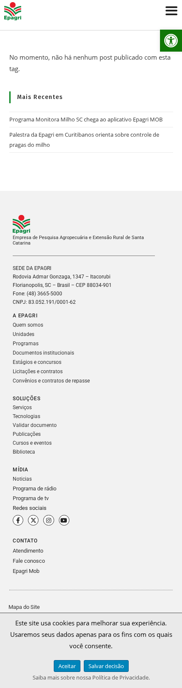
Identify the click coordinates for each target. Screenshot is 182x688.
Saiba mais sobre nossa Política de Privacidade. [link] (91, 677)
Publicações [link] (27, 434)
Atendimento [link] (28, 551)
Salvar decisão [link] (106, 666)
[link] (171, 41)
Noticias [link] (22, 479)
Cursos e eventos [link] (32, 443)
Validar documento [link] (35, 425)
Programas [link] (26, 344)
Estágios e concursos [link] (37, 362)
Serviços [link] (22, 407)
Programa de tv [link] (31, 498)
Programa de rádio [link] (34, 488)
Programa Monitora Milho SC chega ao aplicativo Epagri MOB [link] (86, 119)
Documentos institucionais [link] (43, 353)
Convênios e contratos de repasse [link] (51, 381)
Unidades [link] (23, 334)
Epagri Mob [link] (26, 571)
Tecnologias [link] (26, 416)
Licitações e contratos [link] (38, 371)
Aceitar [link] (67, 666)
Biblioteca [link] (24, 452)
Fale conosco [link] (29, 561)
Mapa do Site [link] (24, 607)
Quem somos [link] (28, 325)
